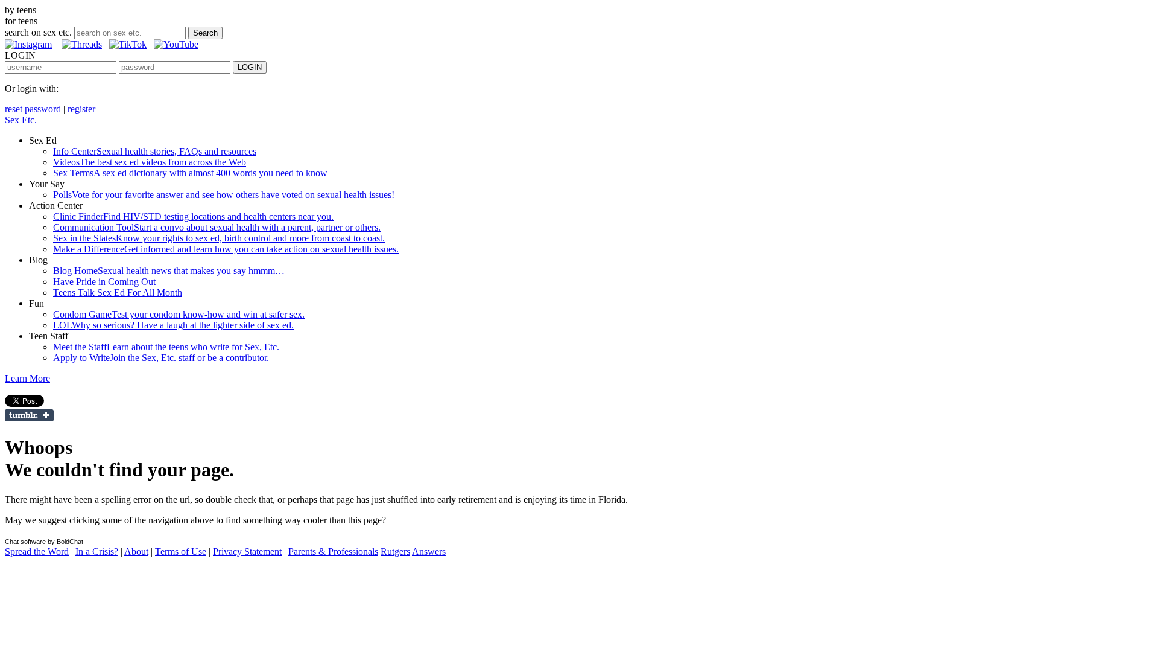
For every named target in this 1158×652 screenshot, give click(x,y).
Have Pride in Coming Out (104, 281)
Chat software (25, 541)
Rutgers (395, 551)
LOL (173, 325)
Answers (429, 551)
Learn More (27, 378)
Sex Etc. (21, 120)
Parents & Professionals (333, 551)
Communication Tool (217, 227)
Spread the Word (37, 551)
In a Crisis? (96, 551)
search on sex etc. (38, 32)
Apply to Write (161, 358)
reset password (33, 109)
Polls (223, 195)
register (81, 109)
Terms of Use (180, 551)
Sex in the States (219, 238)
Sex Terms (190, 173)
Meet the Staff (166, 347)
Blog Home (169, 271)
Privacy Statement (247, 551)
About (136, 551)
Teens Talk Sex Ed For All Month (117, 292)
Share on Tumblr (29, 415)
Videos (149, 162)
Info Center (154, 151)
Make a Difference (226, 249)
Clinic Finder (193, 216)
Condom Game (179, 314)
